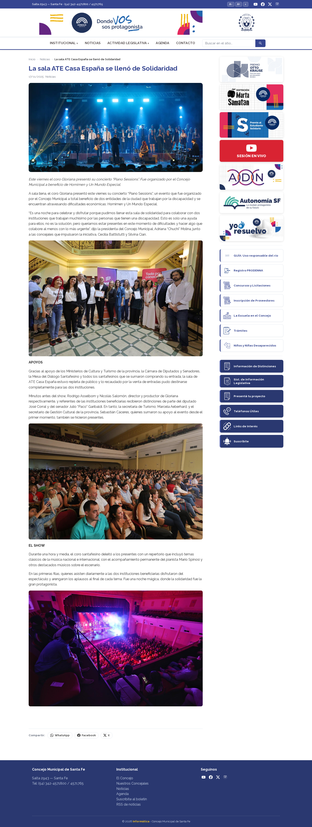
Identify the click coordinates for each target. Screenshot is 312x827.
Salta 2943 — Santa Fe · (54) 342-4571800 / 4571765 (67, 4)
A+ (238, 4)
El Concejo (124, 778)
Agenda (162, 43)
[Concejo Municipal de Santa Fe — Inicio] (156, 23)
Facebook (89, 735)
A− (230, 4)
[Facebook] (263, 4)
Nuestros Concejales (132, 783)
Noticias (93, 43)
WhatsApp (62, 735)
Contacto (185, 43)
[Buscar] (260, 43)
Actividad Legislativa (127, 43)
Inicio (32, 59)
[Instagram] (277, 4)
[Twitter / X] (270, 4)
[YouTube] (255, 4)
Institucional (63, 43)
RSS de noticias (128, 804)
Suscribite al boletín (131, 799)
